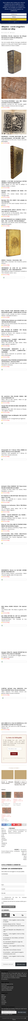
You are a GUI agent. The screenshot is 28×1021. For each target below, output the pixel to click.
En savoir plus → (5, 979)
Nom (2, 884)
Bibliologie (3, 996)
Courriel (3, 889)
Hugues (13, 32)
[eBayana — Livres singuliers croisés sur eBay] (6, 810)
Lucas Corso (4, 985)
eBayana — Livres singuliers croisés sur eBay (6, 816)
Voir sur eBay (6, 107)
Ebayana (3, 997)
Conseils (3, 1004)
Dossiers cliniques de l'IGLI (7, 984)
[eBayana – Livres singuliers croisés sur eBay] (6, 795)
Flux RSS (10, 1014)
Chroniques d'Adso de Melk (7, 987)
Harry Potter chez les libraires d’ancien (12, 950)
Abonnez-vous (21, 964)
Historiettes (3, 1002)
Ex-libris (3, 999)
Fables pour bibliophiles (6, 990)
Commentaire (4, 874)
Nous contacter (4, 1014)
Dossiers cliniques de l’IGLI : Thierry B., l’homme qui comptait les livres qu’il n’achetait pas (13, 925)
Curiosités (3, 1000)
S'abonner (14, 753)
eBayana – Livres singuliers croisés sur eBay (6, 801)
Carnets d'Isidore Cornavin (7, 988)
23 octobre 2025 (6, 32)
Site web (3, 893)
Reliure (3, 995)
